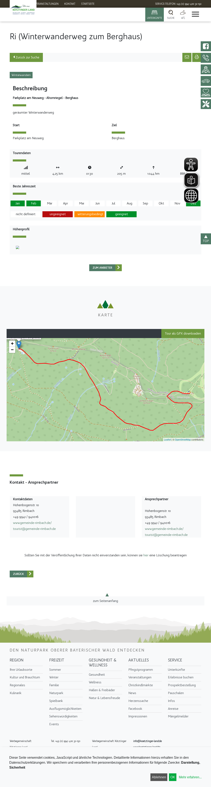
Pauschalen (176, 693)
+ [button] (12, 343)
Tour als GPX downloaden (183, 333)
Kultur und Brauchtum (25, 677)
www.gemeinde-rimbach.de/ (32, 523)
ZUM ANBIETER (102, 267)
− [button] (12, 349)
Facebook (135, 709)
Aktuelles (138, 660)
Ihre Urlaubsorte (21, 670)
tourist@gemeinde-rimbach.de (34, 529)
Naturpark (56, 693)
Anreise (173, 709)
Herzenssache (138, 701)
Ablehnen (159, 777)
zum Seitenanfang (105, 601)
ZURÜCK (18, 574)
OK (172, 777)
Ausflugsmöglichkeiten (65, 709)
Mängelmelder (178, 716)
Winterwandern (21, 75)
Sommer (55, 670)
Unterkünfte (176, 670)
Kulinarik (15, 693)
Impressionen (137, 716)
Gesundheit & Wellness (102, 662)
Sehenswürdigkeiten (63, 716)
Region (16, 660)
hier (146, 555)
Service (175, 660)
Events (54, 724)
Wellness (95, 682)
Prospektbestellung (182, 685)
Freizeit (56, 660)
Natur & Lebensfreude (104, 698)
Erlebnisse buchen (180, 677)
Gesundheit (97, 675)
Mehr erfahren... (190, 777)
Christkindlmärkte (140, 685)
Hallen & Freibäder (102, 690)
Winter (54, 677)
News (132, 693)
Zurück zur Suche (27, 57)
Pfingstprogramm (140, 670)
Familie (54, 685)
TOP (206, 241)
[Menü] (195, 14)
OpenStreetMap (183, 439)
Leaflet (167, 439)
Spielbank (56, 701)
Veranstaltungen (139, 677)
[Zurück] (118, 267)
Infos (171, 701)
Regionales (17, 685)
